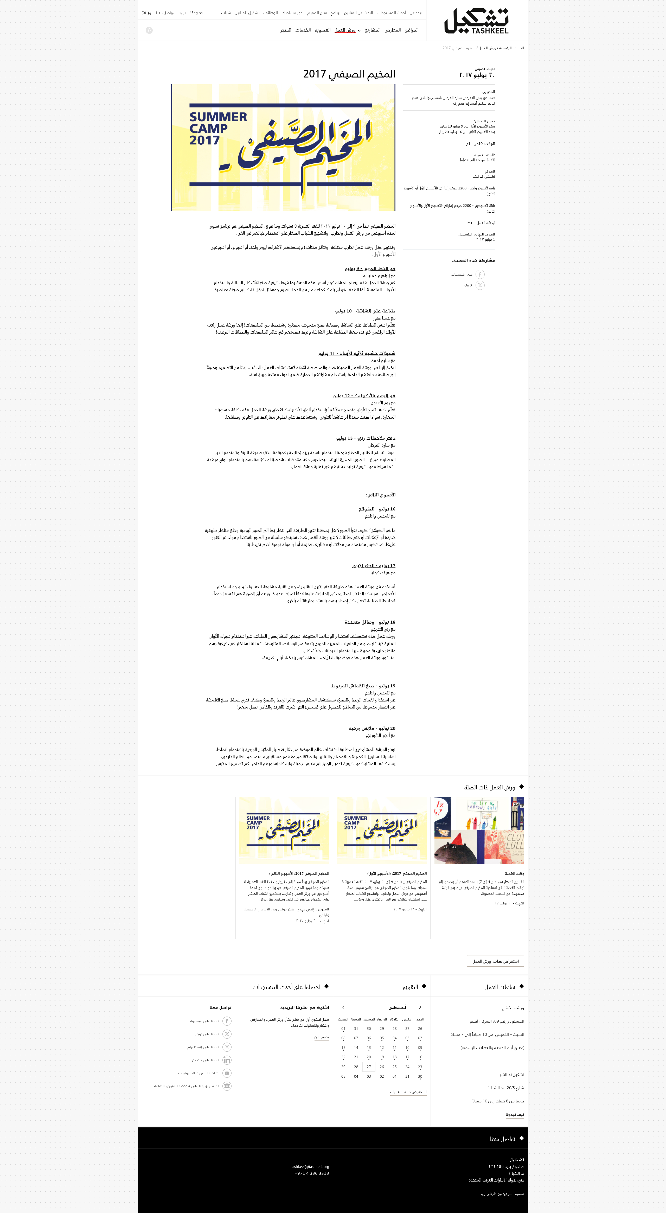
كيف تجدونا (515, 1114)
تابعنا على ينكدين (205, 1060)
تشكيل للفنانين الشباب (240, 12)
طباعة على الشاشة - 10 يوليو (365, 310)
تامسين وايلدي (431, 97)
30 (420, 1076)
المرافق (411, 30)
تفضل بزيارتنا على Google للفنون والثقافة (186, 1086)
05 (382, 1038)
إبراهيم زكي (460, 103)
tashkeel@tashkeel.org (310, 1166)
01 (343, 1028)
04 (395, 1038)
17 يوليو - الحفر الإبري (373, 565)
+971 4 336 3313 (312, 1173)
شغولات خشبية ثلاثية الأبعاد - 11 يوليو (356, 353)
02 (420, 1038)
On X (470, 285)
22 (343, 1057)
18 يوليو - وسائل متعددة (370, 621)
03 (407, 1038)
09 (420, 1047)
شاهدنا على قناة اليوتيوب (198, 1073)
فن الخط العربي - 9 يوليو (370, 268)
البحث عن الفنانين (358, 12)
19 (382, 1057)
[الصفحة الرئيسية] (477, 21)
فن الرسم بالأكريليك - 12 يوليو (364, 395)
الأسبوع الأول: (383, 254)
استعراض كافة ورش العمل (495, 961)
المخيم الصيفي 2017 (459, 48)
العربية (184, 13)
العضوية (322, 30)
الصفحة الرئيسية (511, 48)
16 (420, 1057)
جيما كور (489, 97)
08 (343, 1038)
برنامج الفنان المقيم (324, 12)
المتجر (285, 30)
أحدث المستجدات (391, 12)
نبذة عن (416, 12)
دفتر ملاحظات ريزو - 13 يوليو (365, 438)
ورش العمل (345, 30)
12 (382, 1047)
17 (407, 1057)
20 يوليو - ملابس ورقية (372, 728)
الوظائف (271, 12)
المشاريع (372, 30)
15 (343, 1047)
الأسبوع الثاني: (380, 494)
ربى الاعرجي (472, 97)
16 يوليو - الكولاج (377, 508)
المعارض (393, 30)
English (197, 13)
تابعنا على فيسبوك (204, 1021)
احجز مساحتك (293, 12)
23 (420, 1067)
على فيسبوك (463, 274)
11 (395, 1047)
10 (407, 1047)
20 (369, 1057)
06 (369, 1038)
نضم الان (322, 1037)
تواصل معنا (165, 13)
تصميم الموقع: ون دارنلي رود (502, 1194)
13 (369, 1047)
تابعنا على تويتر (207, 1034)
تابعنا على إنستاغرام (203, 1047)
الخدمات (303, 30)
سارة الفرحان (452, 97)
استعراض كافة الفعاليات (408, 1092)
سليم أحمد (478, 103)
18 (395, 1057)
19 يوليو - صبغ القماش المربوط (363, 685)
